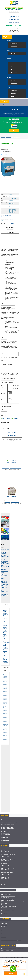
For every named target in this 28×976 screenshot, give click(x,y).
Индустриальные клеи (6, 894)
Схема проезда (4, 837)
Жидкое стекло (4, 907)
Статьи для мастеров (16, 66)
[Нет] (24, 974)
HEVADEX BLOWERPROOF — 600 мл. (5, 566)
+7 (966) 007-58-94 (14, 19)
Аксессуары (4, 903)
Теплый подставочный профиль (8, 906)
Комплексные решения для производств (14, 8)
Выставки (13, 69)
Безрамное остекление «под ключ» (5, 556)
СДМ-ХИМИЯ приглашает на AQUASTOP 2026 (5, 594)
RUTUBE (13, 53)
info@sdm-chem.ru (14, 22)
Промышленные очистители (7, 900)
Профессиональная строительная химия (14, 7)
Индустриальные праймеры (7, 898)
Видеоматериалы (5, 933)
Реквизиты (13, 93)
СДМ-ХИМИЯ (14, 43)
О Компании (4, 923)
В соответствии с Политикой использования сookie (15, 962)
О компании (9, 40)
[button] (3, 104)
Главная (3, 137)
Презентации (14, 72)
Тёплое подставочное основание (4, 575)
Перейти (14, 130)
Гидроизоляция (4, 904)
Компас (13, 80)
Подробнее (3, 884)
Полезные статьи (5, 930)
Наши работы (14, 46)
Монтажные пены (5, 897)
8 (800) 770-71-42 (14, 16)
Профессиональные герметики (8, 896)
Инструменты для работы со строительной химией (12, 901)
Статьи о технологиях (16, 63)
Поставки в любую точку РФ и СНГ (14, 9)
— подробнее (8, 215)
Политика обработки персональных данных (11, 940)
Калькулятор (14, 83)
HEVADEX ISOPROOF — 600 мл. (4, 571)
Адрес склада (14, 90)
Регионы (13, 96)
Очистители (8, 137)
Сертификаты (4, 913)
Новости (9, 58)
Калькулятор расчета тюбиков (8, 910)
